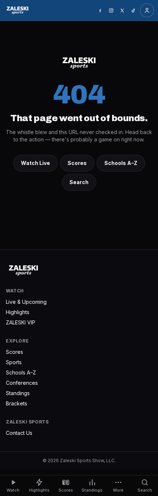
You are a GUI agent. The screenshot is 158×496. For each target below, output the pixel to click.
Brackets (16, 403)
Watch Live (35, 163)
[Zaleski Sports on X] (122, 10)
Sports (14, 362)
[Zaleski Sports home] (17, 10)
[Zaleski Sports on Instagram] (111, 10)
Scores (77, 163)
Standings (18, 393)
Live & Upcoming (26, 302)
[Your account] (147, 10)
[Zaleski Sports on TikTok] (133, 10)
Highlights (17, 312)
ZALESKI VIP (20, 322)
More (118, 490)
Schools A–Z (120, 163)
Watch (13, 490)
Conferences (22, 383)
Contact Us (19, 433)
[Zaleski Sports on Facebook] (100, 10)
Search (79, 182)
